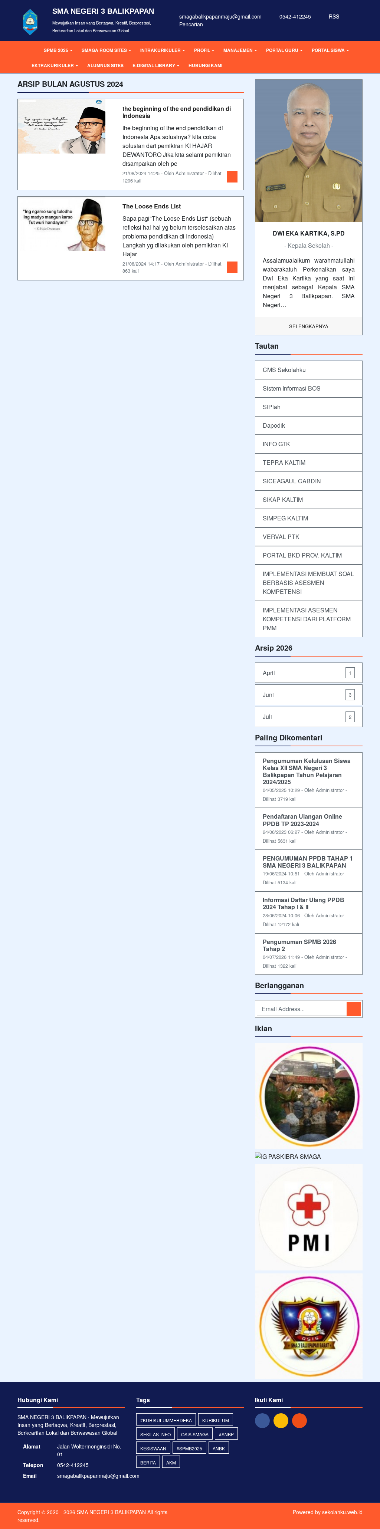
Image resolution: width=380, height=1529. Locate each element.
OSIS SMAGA (195, 1434)
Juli (307, 716)
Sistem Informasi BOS (292, 388)
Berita (148, 1462)
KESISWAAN (153, 1448)
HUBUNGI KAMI (205, 65)
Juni (307, 694)
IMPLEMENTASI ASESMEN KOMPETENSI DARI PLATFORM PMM (307, 619)
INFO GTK (276, 444)
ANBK (219, 1448)
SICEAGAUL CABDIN (292, 481)
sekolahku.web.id (342, 1512)
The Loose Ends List (151, 206)
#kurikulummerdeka (166, 1420)
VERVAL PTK (281, 536)
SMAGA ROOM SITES (104, 50)
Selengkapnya (308, 326)
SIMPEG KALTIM (285, 518)
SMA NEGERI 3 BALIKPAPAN (110, 1512)
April (307, 672)
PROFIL (202, 50)
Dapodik (274, 425)
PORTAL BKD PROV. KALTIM (302, 555)
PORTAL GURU (282, 50)
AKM (171, 1462)
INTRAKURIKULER (160, 50)
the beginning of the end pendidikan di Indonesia (176, 112)
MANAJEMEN (238, 50)
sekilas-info (155, 1434)
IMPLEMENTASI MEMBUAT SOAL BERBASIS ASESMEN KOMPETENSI (308, 582)
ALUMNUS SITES (105, 65)
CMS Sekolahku (284, 369)
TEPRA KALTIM (284, 462)
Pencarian (190, 24)
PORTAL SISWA (328, 50)
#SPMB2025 (189, 1448)
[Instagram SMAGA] (309, 1096)
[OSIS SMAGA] (309, 1327)
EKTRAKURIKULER (53, 65)
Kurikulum (215, 1420)
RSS (333, 16)
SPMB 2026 (56, 50)
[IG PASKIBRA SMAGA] (288, 1157)
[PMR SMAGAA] (309, 1218)
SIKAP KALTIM (283, 499)
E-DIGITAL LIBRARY (153, 65)
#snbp (226, 1434)
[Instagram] (282, 1420)
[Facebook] (264, 1420)
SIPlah (272, 406)
